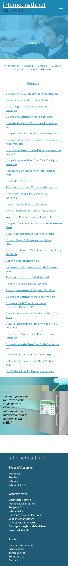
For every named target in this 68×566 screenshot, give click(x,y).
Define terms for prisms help (22, 260)
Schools (13, 481)
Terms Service (16, 552)
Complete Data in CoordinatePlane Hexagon (32, 133)
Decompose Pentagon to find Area (26, 204)
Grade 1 (28, 65)
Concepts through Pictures (24, 514)
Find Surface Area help (19, 180)
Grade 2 (42, 65)
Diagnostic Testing (19, 499)
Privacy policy (16, 548)
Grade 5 (32, 69)
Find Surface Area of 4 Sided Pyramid (27, 277)
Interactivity (15, 511)
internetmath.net (27, 458)
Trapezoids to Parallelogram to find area (29, 100)
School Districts (17, 484)
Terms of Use (16, 556)
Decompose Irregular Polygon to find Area (30, 290)
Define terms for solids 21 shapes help (28, 354)
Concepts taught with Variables (27, 526)
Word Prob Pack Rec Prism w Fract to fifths (31, 217)
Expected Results (18, 530)
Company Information (21, 545)
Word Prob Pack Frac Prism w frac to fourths (32, 210)
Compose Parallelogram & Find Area (27, 283)
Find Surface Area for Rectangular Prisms (30, 371)
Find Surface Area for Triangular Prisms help (31, 187)
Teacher (13, 477)
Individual (14, 473)
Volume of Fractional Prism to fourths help (30, 296)
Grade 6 (46, 69)
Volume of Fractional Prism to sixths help (29, 116)
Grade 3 (56, 65)
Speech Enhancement (21, 518)
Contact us (15, 560)
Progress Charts (18, 507)
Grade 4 (18, 69)
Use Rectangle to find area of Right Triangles (32, 93)
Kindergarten (11, 65)
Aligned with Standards (22, 522)
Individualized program (21, 503)
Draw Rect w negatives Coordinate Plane (30, 233)
